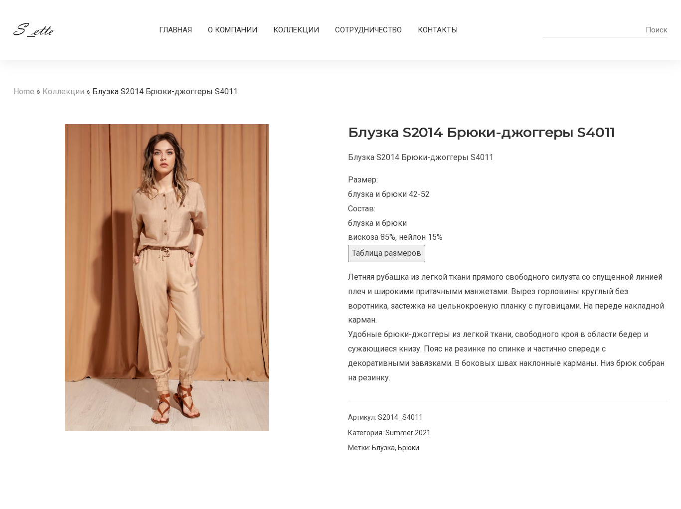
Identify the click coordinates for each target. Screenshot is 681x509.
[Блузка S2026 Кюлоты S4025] (651, 107)
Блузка (383, 448)
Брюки (408, 448)
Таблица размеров (386, 253)
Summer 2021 (408, 433)
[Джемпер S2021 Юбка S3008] (664, 107)
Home (23, 91)
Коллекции (63, 91)
